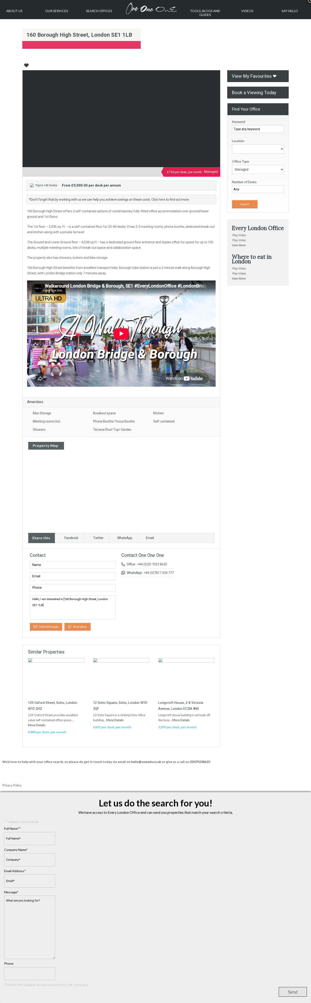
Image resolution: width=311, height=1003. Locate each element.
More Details (37, 725)
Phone (8, 963)
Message (11, 892)
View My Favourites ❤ (254, 76)
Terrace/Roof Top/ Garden (112, 429)
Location (238, 141)
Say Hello (290, 11)
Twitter (98, 538)
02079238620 (200, 762)
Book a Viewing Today (254, 92)
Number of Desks (244, 182)
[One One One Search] (152, 8)
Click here (158, 199)
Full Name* (12, 828)
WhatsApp (124, 538)
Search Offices (99, 11)
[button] (258, 235)
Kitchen (158, 413)
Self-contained (164, 421)
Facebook (71, 538)
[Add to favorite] (26, 67)
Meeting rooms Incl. (47, 421)
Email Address (15, 871)
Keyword (238, 122)
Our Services (56, 11)
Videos (247, 11)
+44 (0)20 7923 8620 (152, 564)
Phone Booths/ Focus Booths (114, 421)
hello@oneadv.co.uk (146, 762)
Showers (39, 429)
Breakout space (104, 413)
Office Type (240, 161)
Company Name (16, 850)
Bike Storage (42, 413)
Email (150, 538)
